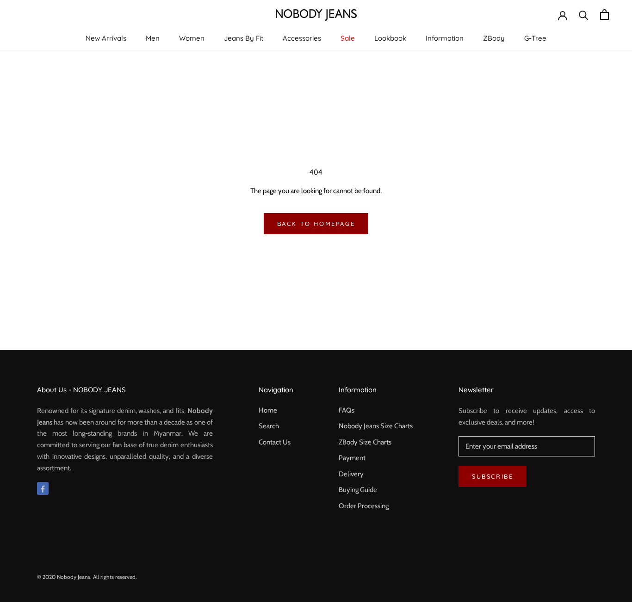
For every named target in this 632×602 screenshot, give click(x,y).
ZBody (494, 38)
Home (268, 410)
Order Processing (364, 506)
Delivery (351, 474)
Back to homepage (316, 223)
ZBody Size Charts (365, 442)
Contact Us (275, 442)
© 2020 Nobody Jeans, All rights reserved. (87, 576)
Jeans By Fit (243, 38)
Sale (348, 38)
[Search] (584, 14)
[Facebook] (43, 488)
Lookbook (390, 38)
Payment (352, 458)
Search (269, 426)
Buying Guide (358, 490)
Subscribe (492, 476)
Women (191, 38)
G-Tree (535, 38)
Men (153, 38)
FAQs (346, 410)
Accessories (302, 38)
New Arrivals (106, 38)
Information (445, 38)
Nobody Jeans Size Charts (376, 426)
